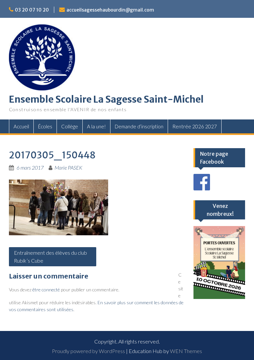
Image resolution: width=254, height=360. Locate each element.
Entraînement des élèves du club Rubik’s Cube (50, 256)
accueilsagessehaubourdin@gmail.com (110, 10)
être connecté (46, 289)
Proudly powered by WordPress (88, 351)
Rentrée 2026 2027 (194, 126)
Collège (69, 126)
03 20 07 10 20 (32, 10)
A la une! (96, 126)
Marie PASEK (68, 167)
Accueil (21, 126)
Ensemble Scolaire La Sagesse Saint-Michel (106, 99)
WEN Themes (186, 351)
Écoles (45, 126)
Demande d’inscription (139, 126)
